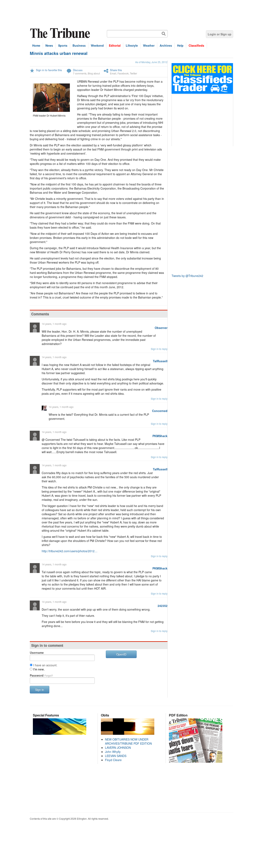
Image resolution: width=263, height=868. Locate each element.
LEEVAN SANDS (115, 756)
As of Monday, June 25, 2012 (151, 62)
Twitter (133, 73)
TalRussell (160, 361)
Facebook (123, 73)
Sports (62, 45)
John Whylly (113, 752)
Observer (161, 328)
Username (37, 652)
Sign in (39, 689)
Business (79, 45)
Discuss (78, 70)
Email (113, 73)
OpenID (121, 654)
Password (41, 675)
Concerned (159, 411)
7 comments (80, 73)
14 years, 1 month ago (54, 323)
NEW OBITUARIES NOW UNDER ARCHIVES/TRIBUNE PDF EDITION (128, 741)
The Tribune (60, 33)
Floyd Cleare (113, 760)
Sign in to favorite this (49, 70)
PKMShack (159, 436)
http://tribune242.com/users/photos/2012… (69, 551)
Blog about (94, 73)
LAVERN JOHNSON (118, 747)
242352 (162, 606)
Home (36, 45)
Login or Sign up (219, 34)
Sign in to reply (159, 349)
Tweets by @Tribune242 (187, 276)
